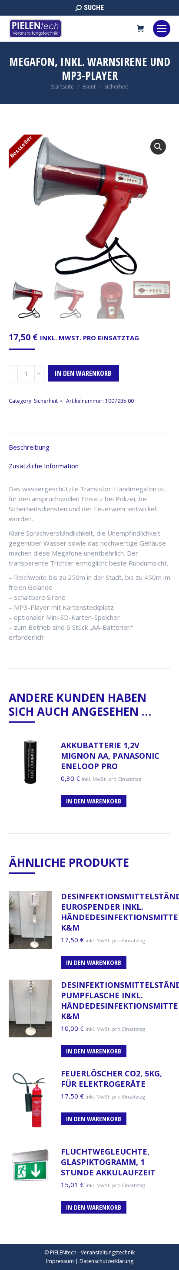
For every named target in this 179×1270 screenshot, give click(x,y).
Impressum (60, 1261)
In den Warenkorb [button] (93, 800)
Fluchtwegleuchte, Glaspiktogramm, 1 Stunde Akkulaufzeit (108, 1162)
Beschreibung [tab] (29, 447)
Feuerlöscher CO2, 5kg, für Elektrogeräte (111, 1078)
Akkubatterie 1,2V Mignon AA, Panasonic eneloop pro (110, 755)
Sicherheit (46, 401)
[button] (158, 147)
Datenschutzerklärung (106, 1261)
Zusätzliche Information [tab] (44, 465)
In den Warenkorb (83, 373)
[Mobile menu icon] (161, 28)
